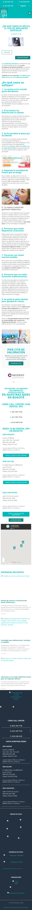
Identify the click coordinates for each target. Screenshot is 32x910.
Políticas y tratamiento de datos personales (16, 907)
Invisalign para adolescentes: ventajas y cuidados (15, 641)
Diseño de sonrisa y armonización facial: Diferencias (14, 601)
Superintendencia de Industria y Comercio (12, 868)
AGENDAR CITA (16, 363)
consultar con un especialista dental (16, 147)
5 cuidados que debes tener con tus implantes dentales (16, 76)
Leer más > (3, 613)
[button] (29, 13)
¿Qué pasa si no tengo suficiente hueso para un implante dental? (16, 678)
